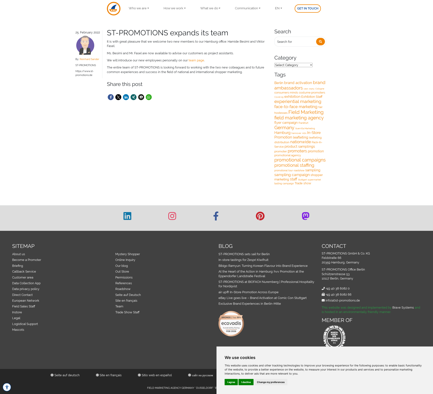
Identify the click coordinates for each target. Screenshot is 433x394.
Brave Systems (403, 307)
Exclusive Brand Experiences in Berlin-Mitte (250, 303)
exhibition (292, 96)
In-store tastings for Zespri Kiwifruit (243, 260)
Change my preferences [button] (271, 382)
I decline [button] (246, 382)
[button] (111, 97)
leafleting (300, 137)
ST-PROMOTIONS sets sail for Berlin (244, 254)
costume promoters (312, 92)
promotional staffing (294, 165)
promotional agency (287, 155)
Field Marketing (306, 112)
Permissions (124, 277)
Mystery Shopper (127, 254)
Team (119, 306)
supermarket (314, 179)
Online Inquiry (125, 260)
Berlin (278, 83)
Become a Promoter (26, 260)
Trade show (303, 183)
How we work (173, 8)
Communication (246, 8)
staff (293, 179)
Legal (16, 318)
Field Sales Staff (23, 306)
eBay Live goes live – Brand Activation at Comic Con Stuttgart (263, 298)
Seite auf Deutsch (128, 295)
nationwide (300, 142)
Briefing (17, 266)
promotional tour (283, 170)
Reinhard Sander (89, 59)
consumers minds (286, 92)
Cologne (319, 88)
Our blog (121, 266)
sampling (312, 170)
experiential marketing (297, 101)
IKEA (304, 133)
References (123, 283)
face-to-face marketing (295, 106)
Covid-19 (278, 97)
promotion (316, 151)
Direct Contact (22, 295)
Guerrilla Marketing (305, 128)
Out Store (122, 271)
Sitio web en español (156, 375)
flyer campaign (286, 123)
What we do (209, 8)
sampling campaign (292, 174)
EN (277, 8)
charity (311, 89)
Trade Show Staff (127, 312)
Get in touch (307, 8)
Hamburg (282, 132)
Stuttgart (302, 179)
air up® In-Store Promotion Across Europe (249, 292)
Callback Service (24, 271)
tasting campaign (284, 183)
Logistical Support (25, 324)
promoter (280, 151)
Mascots (18, 329)
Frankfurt (303, 123)
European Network (25, 300)
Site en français (126, 300)
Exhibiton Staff (311, 96)
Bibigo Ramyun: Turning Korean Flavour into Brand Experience (263, 266)
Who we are (137, 8)
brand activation (298, 83)
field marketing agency (299, 118)
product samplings (299, 146)
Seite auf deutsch (67, 375)
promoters (297, 151)
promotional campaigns (300, 160)
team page (196, 60)
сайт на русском (202, 375)
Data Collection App (26, 283)
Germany (284, 127)
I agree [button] (231, 382)
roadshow (299, 170)
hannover (296, 133)
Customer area (22, 277)
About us (18, 254)
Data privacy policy (25, 289)
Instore (17, 312)
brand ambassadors (299, 85)
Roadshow (123, 289)
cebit (306, 89)
